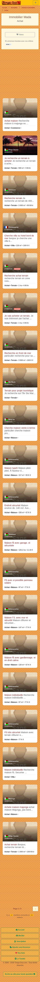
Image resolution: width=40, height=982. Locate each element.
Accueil (4, 7)
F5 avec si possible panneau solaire (18, 581)
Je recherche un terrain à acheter (16, 159)
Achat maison (11, 121)
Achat (8, 44)
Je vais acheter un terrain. (17, 316)
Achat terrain (11, 844)
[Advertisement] (20, 75)
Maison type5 (11, 468)
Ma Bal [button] (21, 936)
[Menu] (35, 2)
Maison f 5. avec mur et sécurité (16, 618)
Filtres (21, 35)
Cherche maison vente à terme (19, 428)
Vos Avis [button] (21, 953)
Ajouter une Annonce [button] (21, 947)
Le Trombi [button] (20, 959)
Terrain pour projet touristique (18, 390)
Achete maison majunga (16, 807)
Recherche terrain (13, 198)
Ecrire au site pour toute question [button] (19, 974)
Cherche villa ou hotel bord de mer (19, 237)
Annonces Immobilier (28, 7)
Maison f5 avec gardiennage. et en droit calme (20, 658)
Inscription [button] (21, 941)
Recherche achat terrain (16, 275)
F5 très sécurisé (12, 732)
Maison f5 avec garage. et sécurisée (17, 544)
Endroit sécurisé (12, 505)
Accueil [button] (21, 930)
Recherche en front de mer (17, 353)
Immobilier (14, 7)
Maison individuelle (14, 695)
